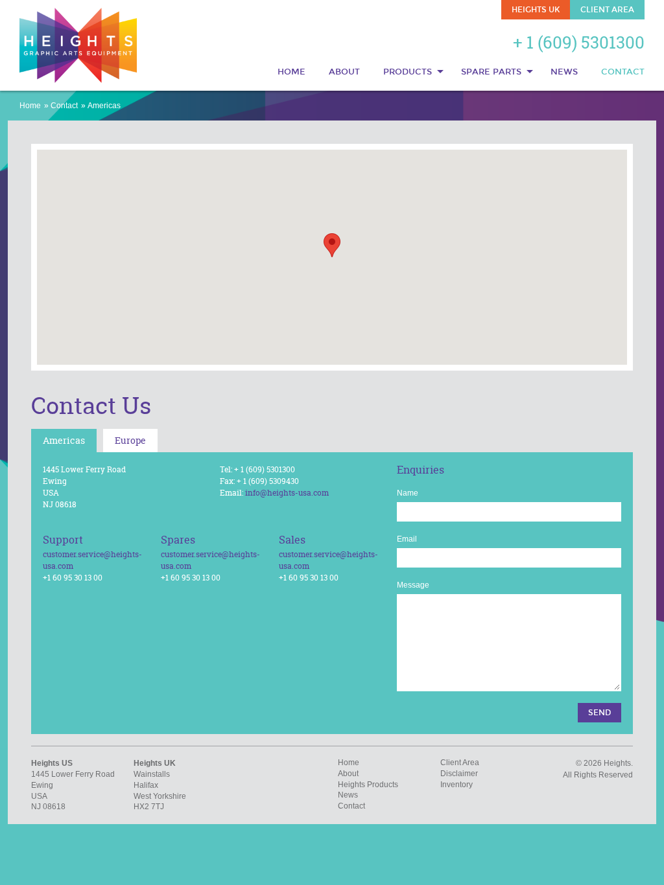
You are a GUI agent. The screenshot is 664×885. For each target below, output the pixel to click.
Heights (78, 45)
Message (413, 585)
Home (291, 72)
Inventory (456, 784)
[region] (332, 257)
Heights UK (536, 9)
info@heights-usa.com (287, 492)
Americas (104, 105)
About (344, 72)
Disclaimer (459, 773)
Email (407, 539)
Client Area (607, 9)
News (564, 72)
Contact (623, 72)
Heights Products (368, 784)
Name (407, 493)
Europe (130, 440)
